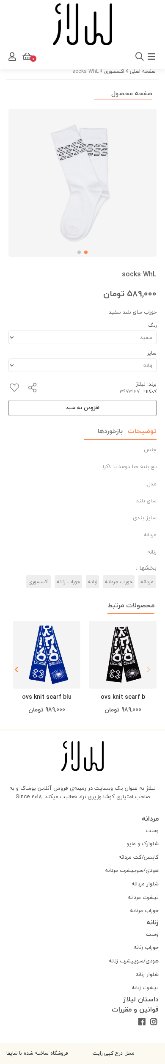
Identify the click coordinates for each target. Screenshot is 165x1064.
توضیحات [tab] (142, 431)
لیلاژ (141, 384)
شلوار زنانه (147, 974)
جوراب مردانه (118, 581)
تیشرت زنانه (145, 987)
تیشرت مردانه (143, 897)
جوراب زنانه (68, 581)
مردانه (147, 581)
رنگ (152, 325)
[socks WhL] (82, 756)
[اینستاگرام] (154, 1022)
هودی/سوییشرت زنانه (134, 960)
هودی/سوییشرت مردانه (132, 870)
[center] (41, 56)
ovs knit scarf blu (47, 697)
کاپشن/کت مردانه (138, 857)
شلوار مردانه (145, 883)
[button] (16, 669)
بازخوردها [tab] (110, 431)
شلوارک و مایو (142, 843)
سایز (152, 353)
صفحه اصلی (142, 71)
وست (152, 830)
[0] (26, 57)
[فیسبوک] (141, 1022)
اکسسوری (114, 71)
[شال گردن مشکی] (123, 655)
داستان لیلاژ (141, 999)
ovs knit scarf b (123, 697)
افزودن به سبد (82, 407)
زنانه (92, 581)
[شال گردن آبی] (46, 655)
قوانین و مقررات (135, 1009)
